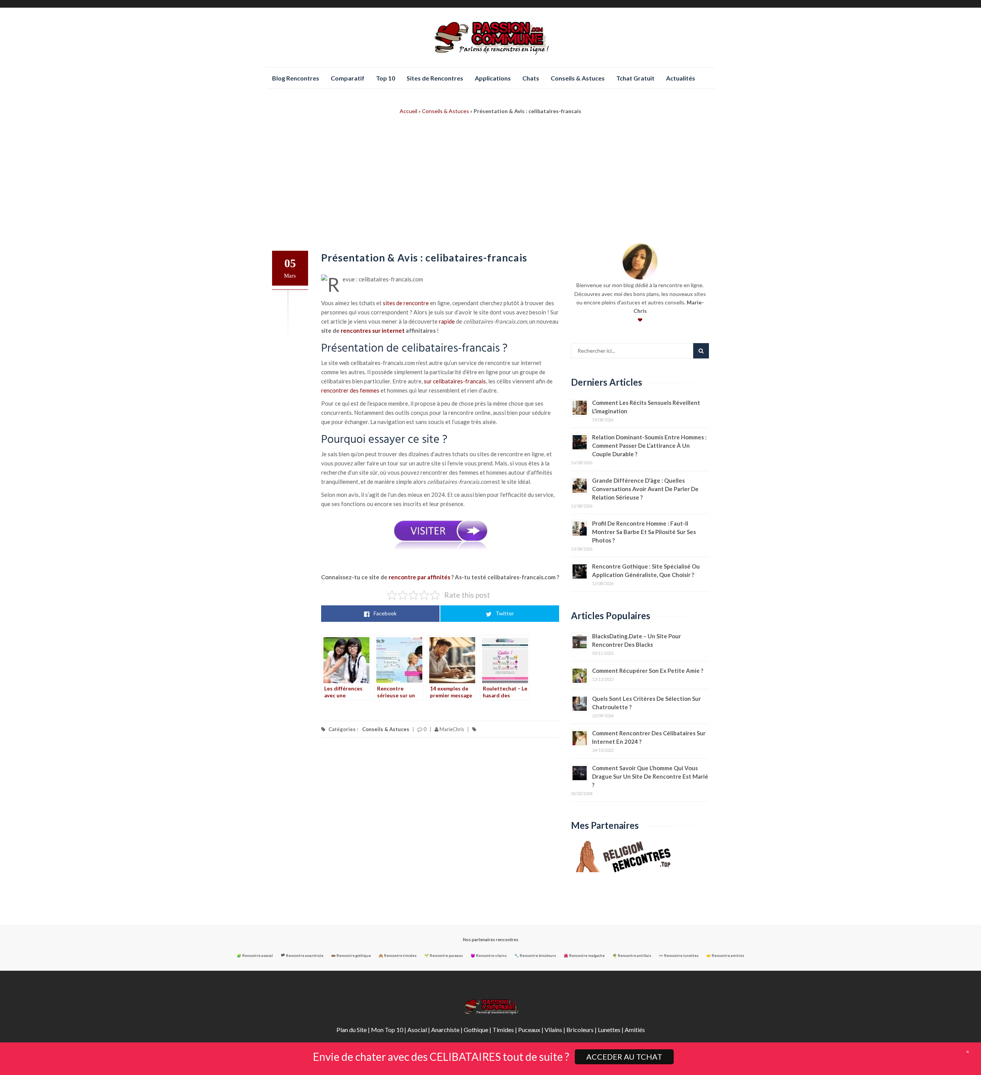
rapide (447, 321)
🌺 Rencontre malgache (584, 955)
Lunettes (609, 1029)
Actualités (680, 78)
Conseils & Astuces (578, 78)
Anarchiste (445, 1029)
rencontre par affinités (419, 577)
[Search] (701, 350)
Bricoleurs (580, 1029)
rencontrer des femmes (350, 390)
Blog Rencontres (295, 78)
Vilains (553, 1029)
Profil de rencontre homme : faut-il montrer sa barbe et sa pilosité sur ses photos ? (644, 532)
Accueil (408, 111)
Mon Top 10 (387, 1029)
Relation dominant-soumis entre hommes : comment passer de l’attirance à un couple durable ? (649, 445)
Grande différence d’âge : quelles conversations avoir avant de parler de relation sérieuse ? (645, 489)
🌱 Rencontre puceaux (443, 955)
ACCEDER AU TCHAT (624, 1056)
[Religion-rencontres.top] (640, 857)
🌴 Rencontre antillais (631, 955)
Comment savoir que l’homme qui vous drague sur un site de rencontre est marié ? (650, 776)
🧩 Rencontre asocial (255, 955)
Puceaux (529, 1029)
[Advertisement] (490, 185)
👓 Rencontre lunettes (679, 955)
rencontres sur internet (373, 330)
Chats (530, 78)
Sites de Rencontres (435, 78)
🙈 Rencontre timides (398, 955)
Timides (503, 1029)
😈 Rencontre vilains (489, 955)
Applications (493, 78)
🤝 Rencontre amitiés (725, 955)
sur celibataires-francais (455, 381)
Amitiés (635, 1029)
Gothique (476, 1029)
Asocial (417, 1029)
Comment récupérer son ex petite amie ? (647, 670)
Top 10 (385, 78)
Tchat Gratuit (635, 78)
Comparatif (347, 78)
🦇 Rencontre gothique (351, 955)
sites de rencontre (406, 302)
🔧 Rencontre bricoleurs (535, 955)
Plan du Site (351, 1029)
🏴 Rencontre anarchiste (302, 955)
